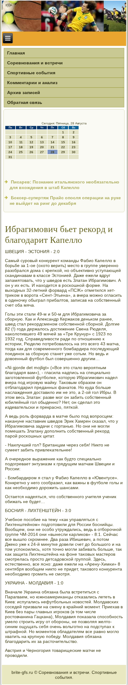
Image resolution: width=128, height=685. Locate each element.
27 (42, 152)
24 (10, 152)
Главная (16, 52)
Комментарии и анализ (32, 82)
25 (21, 152)
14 (52, 142)
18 (21, 147)
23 (73, 147)
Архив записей (23, 92)
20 (42, 147)
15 (63, 142)
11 (21, 142)
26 (31, 152)
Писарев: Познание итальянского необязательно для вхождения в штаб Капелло (64, 184)
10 (10, 142)
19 (31, 147)
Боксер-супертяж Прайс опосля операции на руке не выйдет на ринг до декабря (65, 200)
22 (63, 147)
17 (10, 147)
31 (10, 157)
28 (52, 152)
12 (31, 142)
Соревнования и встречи (35, 62)
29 (63, 152)
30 (73, 152)
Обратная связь (24, 102)
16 (73, 142)
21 (52, 147)
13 (42, 142)
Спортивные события (31, 72)
